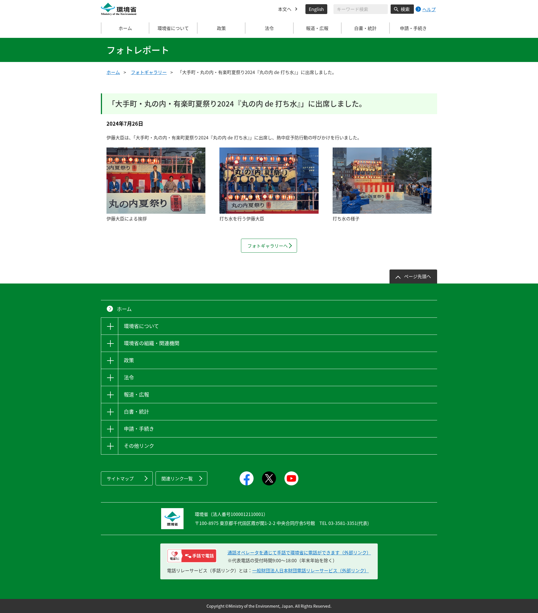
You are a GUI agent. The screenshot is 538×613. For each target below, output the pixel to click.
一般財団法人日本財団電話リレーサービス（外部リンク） (310, 570)
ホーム (125, 28)
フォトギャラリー (149, 72)
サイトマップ (120, 478)
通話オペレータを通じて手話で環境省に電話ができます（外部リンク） (299, 552)
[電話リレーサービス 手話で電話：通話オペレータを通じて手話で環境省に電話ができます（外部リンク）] (192, 556)
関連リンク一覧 (177, 478)
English (316, 9)
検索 (405, 9)
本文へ (284, 9)
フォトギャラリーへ (267, 245)
